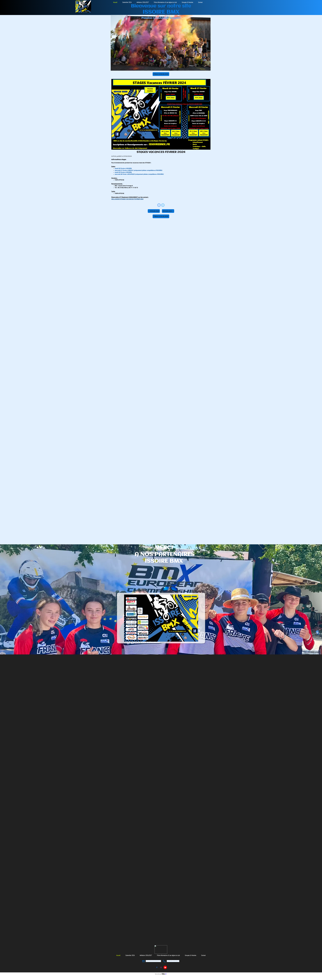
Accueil (118, 955)
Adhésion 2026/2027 (146, 955)
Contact (203, 955)
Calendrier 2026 (130, 955)
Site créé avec (158, 974)
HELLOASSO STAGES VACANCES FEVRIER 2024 (127, 199)
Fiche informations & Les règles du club (168, 955)
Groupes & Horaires (190, 955)
